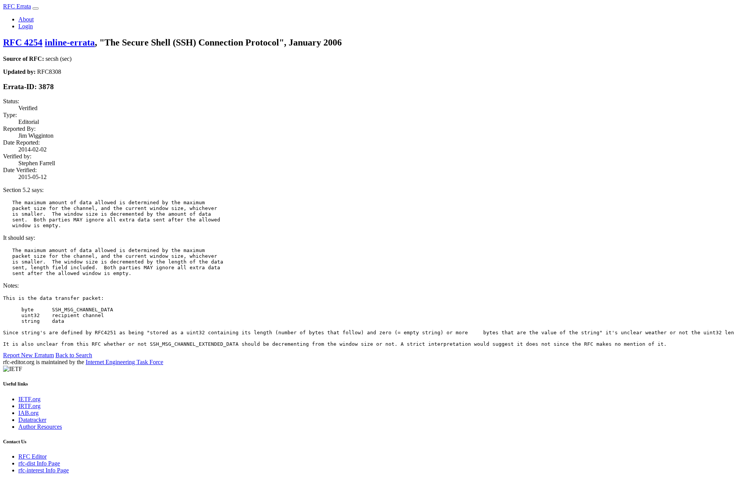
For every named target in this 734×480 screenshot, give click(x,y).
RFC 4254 (22, 42)
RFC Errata (17, 6)
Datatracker (32, 420)
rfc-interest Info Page (43, 470)
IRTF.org (29, 406)
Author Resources (40, 426)
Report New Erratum (28, 355)
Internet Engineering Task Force (124, 362)
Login (25, 26)
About (26, 19)
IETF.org (29, 399)
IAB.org (28, 413)
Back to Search (73, 355)
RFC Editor (32, 456)
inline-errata (70, 42)
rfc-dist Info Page (39, 463)
